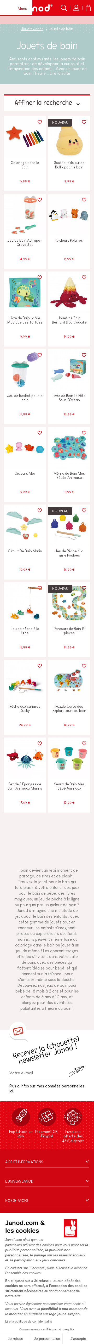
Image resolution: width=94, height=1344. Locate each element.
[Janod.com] (36, 8)
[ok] (77, 1071)
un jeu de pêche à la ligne (57, 899)
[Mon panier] (88, 8)
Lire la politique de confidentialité (28, 1321)
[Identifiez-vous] (76, 8)
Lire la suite (60, 73)
